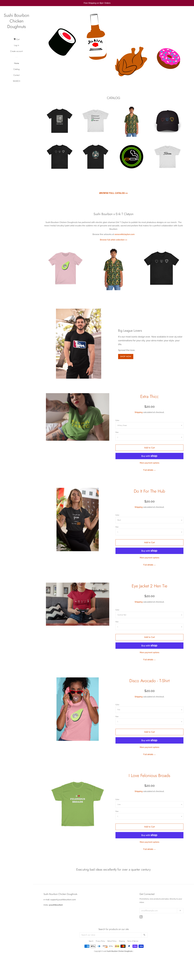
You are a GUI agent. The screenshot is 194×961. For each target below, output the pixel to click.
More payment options (149, 463)
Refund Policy (111, 941)
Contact (16, 75)
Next (178, 46)
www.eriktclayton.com (124, 234)
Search (91, 941)
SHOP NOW (125, 356)
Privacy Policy (100, 941)
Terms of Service (132, 941)
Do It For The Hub (149, 491)
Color (117, 420)
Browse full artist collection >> (113, 240)
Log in (16, 45)
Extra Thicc (149, 396)
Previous (49, 46)
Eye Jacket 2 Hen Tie (149, 586)
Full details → (149, 470)
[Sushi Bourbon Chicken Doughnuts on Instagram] (141, 917)
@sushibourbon (56, 905)
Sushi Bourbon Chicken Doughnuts (16, 21)
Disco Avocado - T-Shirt (149, 681)
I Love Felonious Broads (149, 775)
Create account (16, 51)
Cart (18, 39)
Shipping (139, 412)
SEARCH (16, 81)
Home (16, 63)
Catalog (16, 69)
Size (116, 432)
